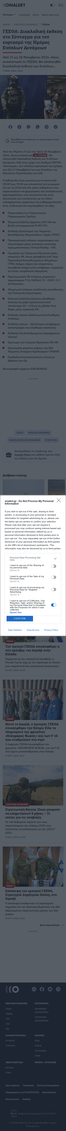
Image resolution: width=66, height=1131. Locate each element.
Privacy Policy (51, 630)
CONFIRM (20, 618)
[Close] (60, 501)
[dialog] (33, 565)
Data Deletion (15, 630)
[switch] (53, 566)
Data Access (33, 630)
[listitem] (33, 558)
